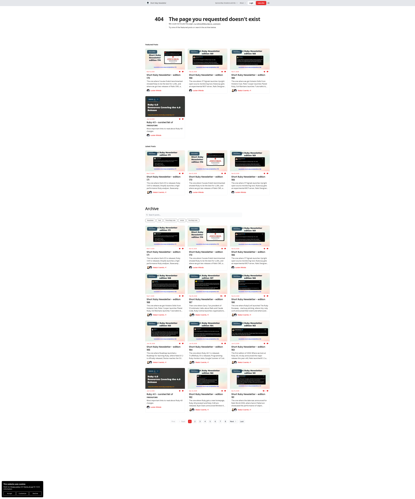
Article (182, 220)
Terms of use (28, 487)
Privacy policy (15, 487)
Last (242, 421)
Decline (35, 493)
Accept (9, 493)
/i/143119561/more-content (207, 24)
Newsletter (150, 220)
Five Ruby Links (192, 220)
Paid (159, 220)
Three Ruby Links (170, 220)
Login (251, 3)
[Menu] (268, 2)
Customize (22, 493)
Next (232, 421)
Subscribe (261, 3)
